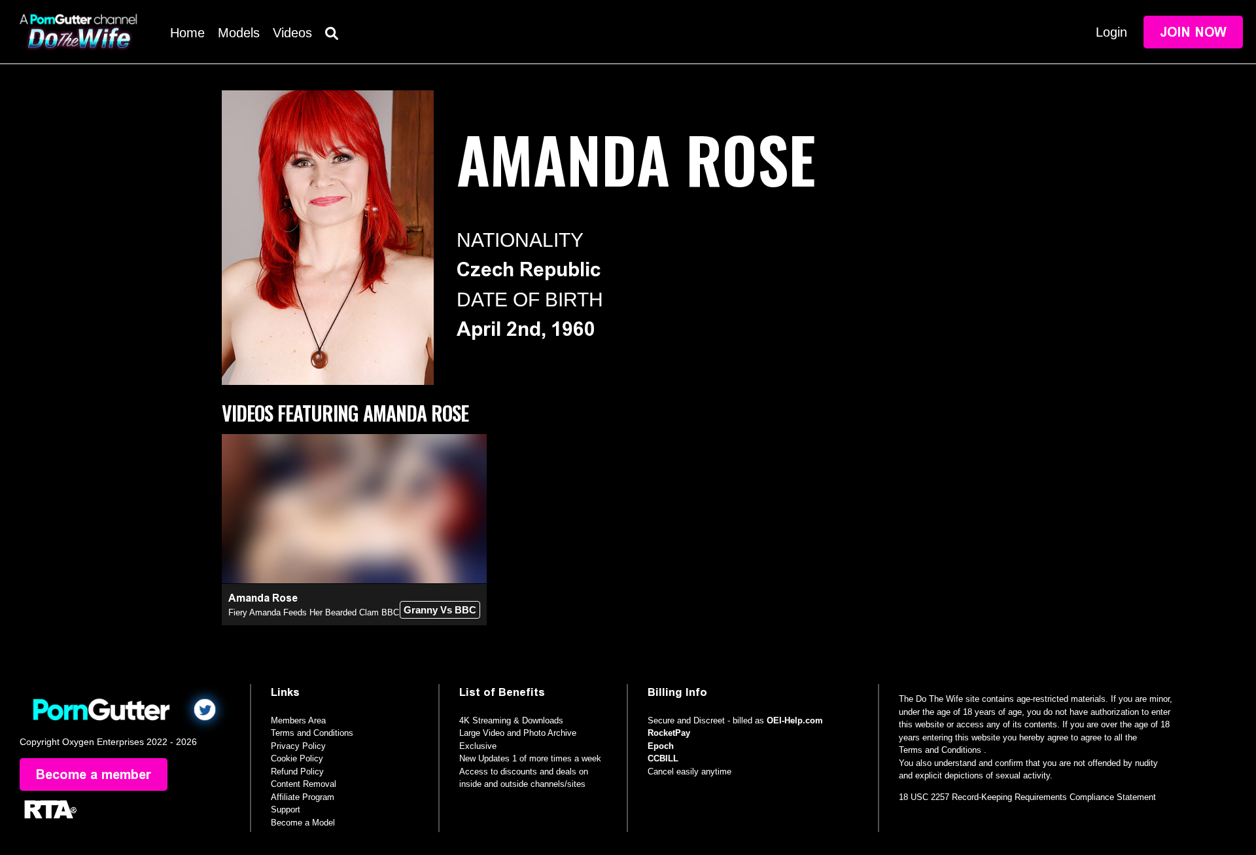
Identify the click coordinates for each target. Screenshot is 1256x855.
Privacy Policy (298, 746)
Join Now (1193, 32)
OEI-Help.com (795, 720)
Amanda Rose (263, 598)
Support (285, 809)
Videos (292, 33)
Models (239, 33)
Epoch (661, 746)
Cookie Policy (297, 758)
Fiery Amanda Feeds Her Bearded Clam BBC (313, 612)
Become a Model (303, 823)
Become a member (93, 774)
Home (187, 33)
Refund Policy (297, 771)
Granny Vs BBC (440, 609)
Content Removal (303, 784)
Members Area (298, 720)
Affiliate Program (302, 797)
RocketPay (669, 733)
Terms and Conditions (312, 733)
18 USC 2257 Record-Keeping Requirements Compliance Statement (1027, 797)
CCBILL (663, 758)
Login (1111, 32)
